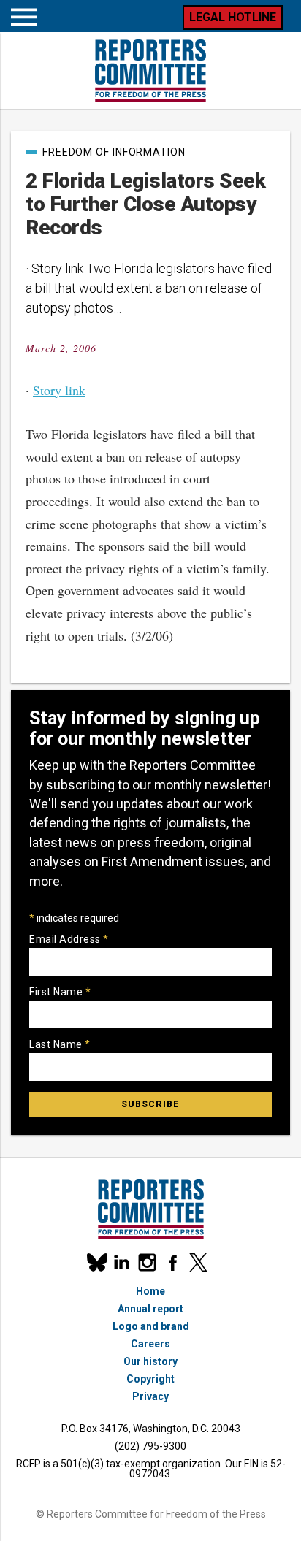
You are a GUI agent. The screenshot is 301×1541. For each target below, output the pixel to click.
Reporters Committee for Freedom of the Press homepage (150, 70)
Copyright (150, 1379)
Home (150, 1291)
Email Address (69, 939)
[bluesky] (96, 1262)
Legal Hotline (232, 17)
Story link (59, 390)
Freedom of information (114, 152)
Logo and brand (151, 1326)
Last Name (60, 1044)
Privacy (150, 1396)
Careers (150, 1344)
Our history (150, 1361)
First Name (60, 992)
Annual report (150, 1309)
